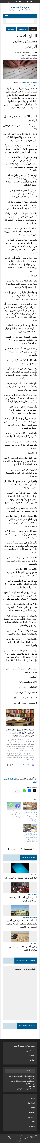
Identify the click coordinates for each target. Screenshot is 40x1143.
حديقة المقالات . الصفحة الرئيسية (24, 1046)
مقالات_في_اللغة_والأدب (29, 58)
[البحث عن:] (20, 21)
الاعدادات (32, 1138)
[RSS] (12, 1)
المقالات (32, 1055)
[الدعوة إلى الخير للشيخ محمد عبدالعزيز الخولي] (20, 891)
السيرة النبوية (33, 917)
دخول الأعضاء (18, 1138)
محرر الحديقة (25, 82)
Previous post (26, 849)
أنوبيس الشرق (30, 1083)
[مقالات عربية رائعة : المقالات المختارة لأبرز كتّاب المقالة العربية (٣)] (30, 828)
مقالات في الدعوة (32, 894)
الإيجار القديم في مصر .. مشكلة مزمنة (23, 1081)
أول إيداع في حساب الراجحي (26, 1088)
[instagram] (16, 1)
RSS (33, 1121)
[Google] (23, 1)
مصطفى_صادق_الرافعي (29, 55)
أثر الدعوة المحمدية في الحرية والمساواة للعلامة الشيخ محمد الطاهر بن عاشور (21, 923)
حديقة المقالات (20, 1141)
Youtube (32, 1126)
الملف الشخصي (17, 1136)
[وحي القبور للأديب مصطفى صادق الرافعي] (20, 940)
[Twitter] (31, 1)
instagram (31, 1117)
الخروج (26, 1138)
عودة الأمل (31, 1086)
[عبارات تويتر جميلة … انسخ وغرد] (20, 872)
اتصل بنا (32, 1060)
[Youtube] (9, 1)
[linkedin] (20, 1)
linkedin (32, 1112)
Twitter (32, 1098)
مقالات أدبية (34, 874)
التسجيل (11, 1138)
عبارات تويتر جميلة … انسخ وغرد (20, 877)
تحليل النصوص (30, 1051)
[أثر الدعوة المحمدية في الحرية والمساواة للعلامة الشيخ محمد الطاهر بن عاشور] (20, 914)
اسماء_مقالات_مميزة (22, 52)
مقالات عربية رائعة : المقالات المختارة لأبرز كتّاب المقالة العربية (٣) (30, 835)
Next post (12, 849)
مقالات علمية (22, 29)
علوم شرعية (26, 917)
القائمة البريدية (33, 1136)
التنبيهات (9, 1136)
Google (32, 1108)
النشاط (25, 1136)
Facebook (31, 1103)
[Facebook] (27, 1)
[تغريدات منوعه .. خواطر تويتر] (14, 806)
